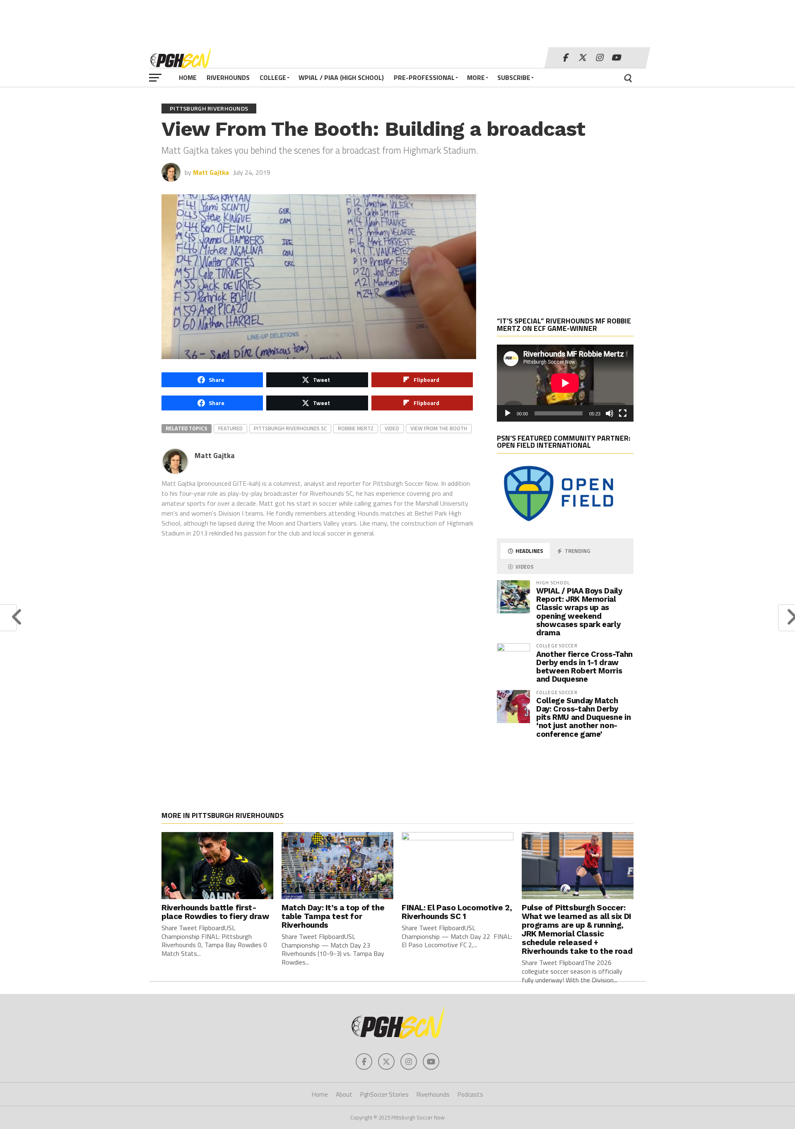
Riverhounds (228, 77)
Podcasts (470, 1094)
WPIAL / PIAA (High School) (341, 77)
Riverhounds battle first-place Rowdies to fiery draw (215, 912)
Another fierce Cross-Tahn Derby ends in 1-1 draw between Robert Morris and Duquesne (584, 667)
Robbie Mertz (355, 428)
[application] (565, 383)
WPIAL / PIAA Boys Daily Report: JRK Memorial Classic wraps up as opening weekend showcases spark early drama (579, 611)
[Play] (508, 413)
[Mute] (609, 413)
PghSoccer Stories (384, 1094)
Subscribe (513, 77)
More (476, 77)
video (392, 428)
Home (188, 77)
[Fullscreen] (623, 413)
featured (230, 428)
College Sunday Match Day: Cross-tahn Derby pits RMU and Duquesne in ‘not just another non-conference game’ (583, 717)
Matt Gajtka (211, 172)
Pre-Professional (424, 77)
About (344, 1094)
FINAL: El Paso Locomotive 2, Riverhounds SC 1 (457, 912)
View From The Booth (438, 428)
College (273, 77)
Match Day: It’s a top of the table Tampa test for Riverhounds (333, 916)
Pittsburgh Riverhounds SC (290, 428)
